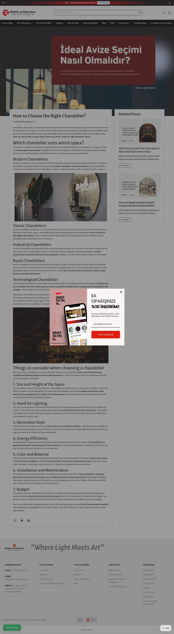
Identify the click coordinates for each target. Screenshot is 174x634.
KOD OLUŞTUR (106, 334)
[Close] (121, 292)
